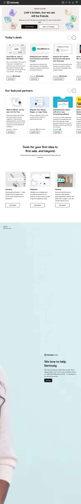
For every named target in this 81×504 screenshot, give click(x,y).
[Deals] (66, 2)
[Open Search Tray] (62, 2)
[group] (40, 62)
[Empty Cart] (76, 2)
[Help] (69, 2)
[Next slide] (74, 37)
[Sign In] (72, 2)
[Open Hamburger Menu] (4, 2)
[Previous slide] (69, 37)
